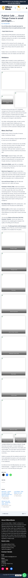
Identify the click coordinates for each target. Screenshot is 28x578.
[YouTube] (7, 568)
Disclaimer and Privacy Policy (8, 546)
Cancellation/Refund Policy (7, 544)
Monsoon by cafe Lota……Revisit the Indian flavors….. (6, 503)
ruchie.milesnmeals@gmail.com (9, 556)
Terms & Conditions (6, 549)
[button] (13, 80)
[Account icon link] (26, 8)
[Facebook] (11, 568)
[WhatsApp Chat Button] (24, 575)
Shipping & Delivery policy (7, 547)
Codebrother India (14, 576)
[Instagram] (2, 568)
